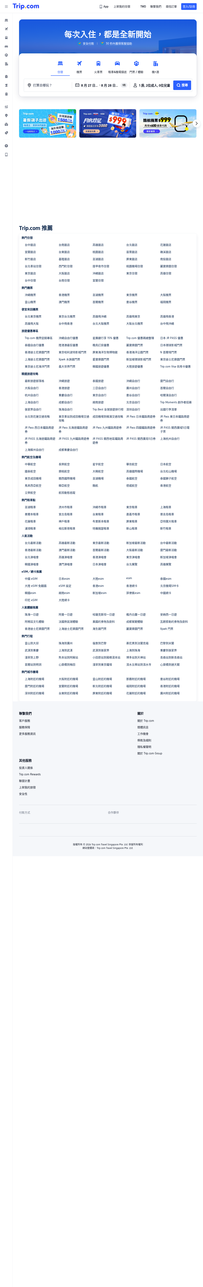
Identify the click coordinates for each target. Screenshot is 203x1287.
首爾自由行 (167, 388)
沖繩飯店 (98, 273)
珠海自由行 (66, 409)
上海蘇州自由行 (34, 449)
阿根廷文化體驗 (34, 621)
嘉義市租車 (133, 514)
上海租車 (165, 507)
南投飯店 (165, 259)
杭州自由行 (32, 395)
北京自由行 (133, 402)
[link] (104, 6)
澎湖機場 (98, 478)
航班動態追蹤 (67, 492)
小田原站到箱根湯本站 (106, 657)
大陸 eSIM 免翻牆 (36, 585)
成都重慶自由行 (68, 449)
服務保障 (24, 727)
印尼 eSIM (31, 600)
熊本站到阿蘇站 (68, 657)
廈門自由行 (167, 381)
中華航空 (30, 464)
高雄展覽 (165, 564)
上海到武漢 (66, 650)
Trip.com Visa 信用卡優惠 (175, 366)
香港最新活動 (33, 550)
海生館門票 (99, 628)
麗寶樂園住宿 (168, 266)
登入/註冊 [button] (189, 6)
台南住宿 (64, 280)
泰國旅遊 (98, 381)
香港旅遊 (64, 388)
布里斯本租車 (101, 521)
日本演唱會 (99, 564)
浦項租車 (30, 528)
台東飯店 (64, 252)
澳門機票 (64, 302)
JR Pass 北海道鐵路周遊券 (73, 429)
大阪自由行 (32, 388)
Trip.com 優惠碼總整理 (140, 338)
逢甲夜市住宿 (101, 266)
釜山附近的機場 (102, 679)
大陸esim (98, 578)
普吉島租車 (167, 514)
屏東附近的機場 (102, 693)
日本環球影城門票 (171, 345)
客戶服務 (24, 720)
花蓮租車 (30, 521)
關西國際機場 (67, 478)
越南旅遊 (98, 402)
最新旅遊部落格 (34, 381)
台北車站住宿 (33, 266)
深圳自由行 (133, 409)
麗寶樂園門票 (134, 345)
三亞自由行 (99, 388)
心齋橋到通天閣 (170, 664)
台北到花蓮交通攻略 (37, 416)
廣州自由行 (133, 388)
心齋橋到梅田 (67, 664)
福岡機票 (165, 302)
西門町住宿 (66, 266)
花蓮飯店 (165, 244)
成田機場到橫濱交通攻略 (108, 416)
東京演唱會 (133, 557)
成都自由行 (66, 402)
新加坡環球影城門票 (138, 359)
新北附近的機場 (102, 686)
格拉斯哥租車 (67, 528)
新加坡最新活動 (136, 543)
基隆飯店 (64, 259)
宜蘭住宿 (98, 280)
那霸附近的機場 (136, 679)
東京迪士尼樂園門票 (172, 359)
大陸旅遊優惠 (134, 366)
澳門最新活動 (67, 550)
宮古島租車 (66, 514)
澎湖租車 (30, 507)
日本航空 (165, 464)
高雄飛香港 (167, 316)
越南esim (64, 593)
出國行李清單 (168, 409)
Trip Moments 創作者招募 (176, 402)
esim (129, 578)
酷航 (95, 485)
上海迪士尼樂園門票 (37, 359)
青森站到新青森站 (171, 657)
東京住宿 (131, 273)
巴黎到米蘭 (167, 643)
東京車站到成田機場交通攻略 (74, 418)
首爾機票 (98, 302)
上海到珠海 (133, 650)
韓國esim (30, 593)
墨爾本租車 (32, 514)
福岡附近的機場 (136, 686)
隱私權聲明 (144, 746)
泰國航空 (131, 478)
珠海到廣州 (66, 643)
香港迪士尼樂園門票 (37, 352)
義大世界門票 (67, 366)
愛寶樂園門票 (101, 359)
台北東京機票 (33, 316)
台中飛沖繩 (167, 323)
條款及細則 (144, 740)
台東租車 (98, 514)
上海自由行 (32, 402)
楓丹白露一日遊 (136, 614)
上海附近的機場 (34, 679)
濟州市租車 (66, 507)
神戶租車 (64, 521)
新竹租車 (165, 528)
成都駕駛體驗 (134, 621)
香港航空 (165, 485)
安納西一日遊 (168, 614)
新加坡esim (100, 593)
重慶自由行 (66, 395)
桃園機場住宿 (134, 266)
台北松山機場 (168, 471)
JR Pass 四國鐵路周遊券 (140, 427)
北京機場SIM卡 (169, 585)
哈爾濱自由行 (168, 395)
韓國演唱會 (32, 564)
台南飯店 (64, 244)
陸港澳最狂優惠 (68, 345)
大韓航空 (98, 471)
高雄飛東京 (133, 316)
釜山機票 (30, 302)
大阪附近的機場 (68, 679)
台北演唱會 (32, 557)
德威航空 (131, 485)
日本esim (64, 578)
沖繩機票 (30, 294)
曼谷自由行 (133, 395)
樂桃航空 (64, 471)
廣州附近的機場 (170, 693)
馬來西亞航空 (33, 485)
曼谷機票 (131, 302)
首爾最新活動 (101, 550)
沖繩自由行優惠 (68, 338)
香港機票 (64, 294)
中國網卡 (165, 593)
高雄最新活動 (67, 543)
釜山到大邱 (32, 643)
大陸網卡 (64, 600)
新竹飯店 (30, 259)
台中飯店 (30, 244)
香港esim (98, 585)
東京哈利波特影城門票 (72, 352)
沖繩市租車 (99, 507)
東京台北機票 (67, 316)
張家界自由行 (33, 409)
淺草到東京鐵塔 (102, 664)
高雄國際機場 (134, 471)
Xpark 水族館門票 (69, 359)
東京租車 (131, 507)
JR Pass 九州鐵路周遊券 (107, 427)
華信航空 (131, 464)
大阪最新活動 (134, 550)
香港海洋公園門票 (137, 352)
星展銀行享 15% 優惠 (106, 338)
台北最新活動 (33, 543)
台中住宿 (30, 280)
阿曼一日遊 (66, 614)
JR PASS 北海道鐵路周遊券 (40, 440)
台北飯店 (131, 244)
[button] (6, 6)
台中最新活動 (168, 543)
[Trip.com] (26, 6)
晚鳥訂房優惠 (101, 345)
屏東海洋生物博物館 (105, 352)
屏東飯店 (131, 259)
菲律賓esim (133, 593)
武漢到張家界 (101, 650)
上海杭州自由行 (170, 438)
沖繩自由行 (133, 381)
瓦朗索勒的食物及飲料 (174, 621)
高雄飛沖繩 (99, 316)
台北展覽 (131, 564)
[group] (85, 43)
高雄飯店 (98, 244)
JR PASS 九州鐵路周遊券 (74, 438)
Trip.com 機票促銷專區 (39, 338)
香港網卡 (131, 585)
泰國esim (165, 578)
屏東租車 (131, 521)
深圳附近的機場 (34, 693)
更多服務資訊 (27, 733)
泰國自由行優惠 (34, 345)
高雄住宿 (165, 273)
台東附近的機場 (68, 693)
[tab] (60, 66)
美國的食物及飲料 (104, 621)
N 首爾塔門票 (168, 352)
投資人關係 (26, 767)
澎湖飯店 (98, 259)
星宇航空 (98, 464)
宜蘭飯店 (30, 252)
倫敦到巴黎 (99, 643)
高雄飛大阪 (32, 323)
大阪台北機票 (134, 323)
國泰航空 (30, 471)
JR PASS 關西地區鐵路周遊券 (108, 440)
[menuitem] (6, 20)
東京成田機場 (33, 478)
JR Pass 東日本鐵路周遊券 (174, 418)
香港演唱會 (99, 557)
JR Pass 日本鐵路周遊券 (140, 416)
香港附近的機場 (170, 686)
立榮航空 (30, 492)
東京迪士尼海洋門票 (37, 366)
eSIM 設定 (65, 585)
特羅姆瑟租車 (101, 528)
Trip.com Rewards (30, 774)
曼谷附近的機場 (170, 679)
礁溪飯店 (165, 252)
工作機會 (142, 733)
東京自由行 (99, 395)
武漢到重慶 (32, 650)
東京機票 (131, 294)
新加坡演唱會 (168, 557)
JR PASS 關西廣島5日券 (141, 438)
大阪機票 (165, 294)
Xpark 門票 (166, 628)
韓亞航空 (64, 485)
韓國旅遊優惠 (101, 366)
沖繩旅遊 (64, 381)
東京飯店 (30, 273)
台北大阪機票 (101, 323)
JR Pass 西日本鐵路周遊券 (39, 429)
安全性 (23, 793)
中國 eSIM (31, 578)
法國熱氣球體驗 (68, 621)
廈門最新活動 (168, 550)
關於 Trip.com (145, 720)
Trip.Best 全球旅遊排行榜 (108, 409)
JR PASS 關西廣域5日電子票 (175, 429)
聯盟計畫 (24, 780)
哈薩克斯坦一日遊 (104, 614)
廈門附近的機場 (34, 686)
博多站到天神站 (136, 657)
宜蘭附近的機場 (68, 686)
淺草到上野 (32, 657)
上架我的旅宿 (27, 787)
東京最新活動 (101, 543)
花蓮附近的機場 (136, 693)
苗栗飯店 (131, 252)
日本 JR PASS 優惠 (171, 338)
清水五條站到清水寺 (138, 664)
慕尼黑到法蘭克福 (137, 643)
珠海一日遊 (32, 614)
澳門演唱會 (66, 564)
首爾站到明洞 (33, 664)
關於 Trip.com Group (149, 753)
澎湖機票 (98, 294)
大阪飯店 (64, 273)
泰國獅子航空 (168, 478)
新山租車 (131, 528)
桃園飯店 (98, 252)
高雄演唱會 (66, 557)
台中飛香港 (66, 323)
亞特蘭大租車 (168, 521)
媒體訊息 (142, 727)
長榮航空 (64, 464)
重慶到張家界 (168, 650)
